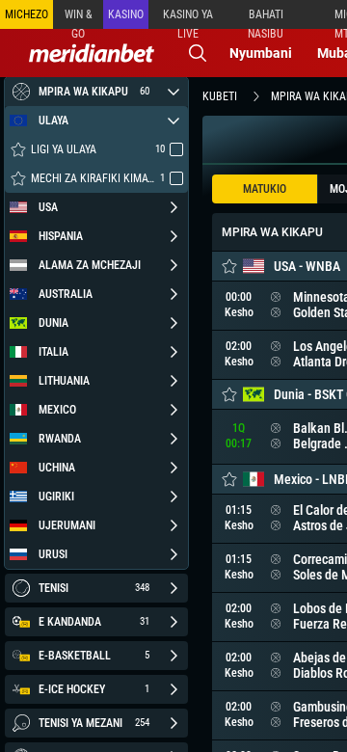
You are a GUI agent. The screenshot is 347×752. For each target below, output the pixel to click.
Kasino (126, 14)
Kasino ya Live (188, 18)
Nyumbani (260, 53)
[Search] (197, 53)
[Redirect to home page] (91, 53)
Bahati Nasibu (265, 18)
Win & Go (79, 18)
